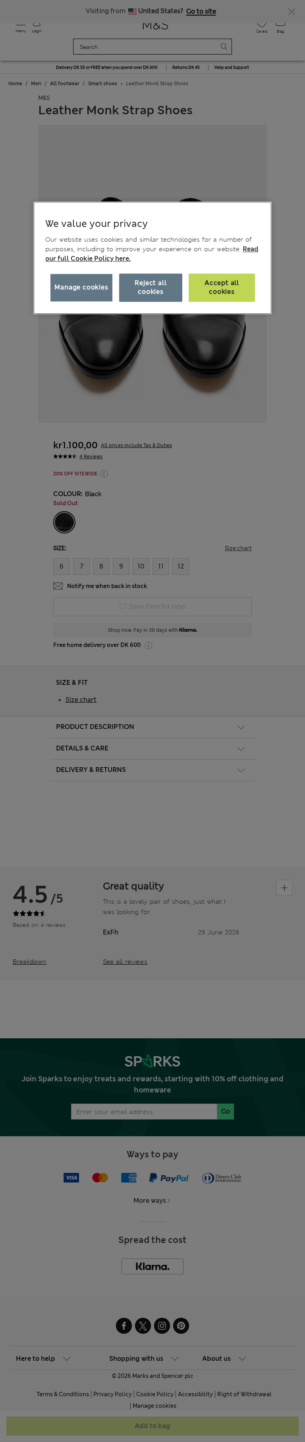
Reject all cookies (150, 287)
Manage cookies (81, 287)
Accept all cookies (222, 287)
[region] (152, 258)
